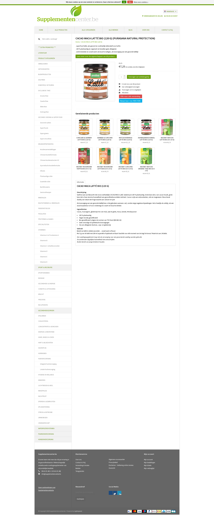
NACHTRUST (42, 396)
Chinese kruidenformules (48, 155)
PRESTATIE (41, 300)
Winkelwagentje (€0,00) (153, 16)
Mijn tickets (147, 465)
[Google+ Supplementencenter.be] (119, 493)
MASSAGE (41, 278)
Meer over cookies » (141, 2)
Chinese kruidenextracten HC (49, 160)
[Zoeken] (39, 39)
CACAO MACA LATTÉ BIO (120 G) (91, 42)
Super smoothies (45, 139)
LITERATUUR (42, 53)
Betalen (78, 468)
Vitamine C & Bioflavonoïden (50, 246)
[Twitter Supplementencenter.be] (115, 493)
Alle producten (61, 30)
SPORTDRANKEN (44, 273)
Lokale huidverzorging (47, 369)
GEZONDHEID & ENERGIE (46, 284)
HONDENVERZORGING (45, 439)
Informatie (80, 182)
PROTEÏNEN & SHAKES (45, 219)
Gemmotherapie (45, 192)
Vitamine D (43, 251)
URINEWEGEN (42, 418)
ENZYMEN (41, 80)
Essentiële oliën (45, 182)
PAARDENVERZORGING (46, 434)
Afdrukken (124, 93)
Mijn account (172, 16)
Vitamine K (43, 262)
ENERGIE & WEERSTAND (46, 332)
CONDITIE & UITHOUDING (46, 289)
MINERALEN (42, 198)
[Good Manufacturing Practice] (144, 487)
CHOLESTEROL (43, 321)
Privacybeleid (113, 462)
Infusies (42, 171)
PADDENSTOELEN (44, 208)
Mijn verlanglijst (149, 468)
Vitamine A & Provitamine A (49, 235)
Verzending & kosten (82, 465)
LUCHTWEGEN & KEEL (45, 385)
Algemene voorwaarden (117, 459)
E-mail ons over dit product (130, 84)
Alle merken (113, 30)
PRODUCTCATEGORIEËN (46, 58)
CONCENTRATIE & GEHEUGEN (48, 327)
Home (41, 30)
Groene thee (44, 96)
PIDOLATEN (42, 214)
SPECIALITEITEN (43, 224)
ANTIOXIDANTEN (43, 69)
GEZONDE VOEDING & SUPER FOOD (50, 117)
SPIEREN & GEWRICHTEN (46, 401)
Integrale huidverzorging (48, 364)
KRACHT (41, 294)
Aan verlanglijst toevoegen (130, 87)
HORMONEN (42, 353)
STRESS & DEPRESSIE (45, 412)
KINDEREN (41, 380)
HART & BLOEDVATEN (45, 343)
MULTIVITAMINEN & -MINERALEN (48, 203)
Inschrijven (80, 499)
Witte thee (43, 107)
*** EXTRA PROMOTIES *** (47, 47)
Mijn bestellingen (149, 462)
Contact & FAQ (167, 30)
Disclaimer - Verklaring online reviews (121, 465)
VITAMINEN (41, 230)
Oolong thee (44, 112)
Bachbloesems (45, 187)
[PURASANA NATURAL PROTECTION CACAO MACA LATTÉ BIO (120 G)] (95, 81)
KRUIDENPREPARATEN (45, 144)
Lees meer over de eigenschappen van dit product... (96, 56)
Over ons (145, 30)
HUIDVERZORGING (44, 359)
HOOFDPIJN (42, 348)
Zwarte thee (44, 101)
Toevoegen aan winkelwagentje (138, 77)
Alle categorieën (88, 30)
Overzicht (112, 468)
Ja (124, 2)
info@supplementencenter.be (51, 474)
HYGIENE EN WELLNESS (46, 375)
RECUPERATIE (43, 305)
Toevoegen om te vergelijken (131, 90)
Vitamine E (43, 257)
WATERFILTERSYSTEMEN (46, 428)
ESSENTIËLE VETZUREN (46, 85)
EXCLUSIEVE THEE (44, 91)
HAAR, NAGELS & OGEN (46, 337)
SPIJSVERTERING (44, 407)
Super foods (44, 128)
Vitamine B (43, 240)
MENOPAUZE (42, 391)
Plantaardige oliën (46, 176)
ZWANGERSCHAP (44, 423)
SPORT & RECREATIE (45, 267)
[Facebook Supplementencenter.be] (111, 493)
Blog (130, 30)
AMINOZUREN (43, 64)
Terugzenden (80, 471)
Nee (130, 2)
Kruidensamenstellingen (48, 149)
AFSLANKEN (42, 316)
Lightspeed (78, 511)
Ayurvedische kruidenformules (50, 165)
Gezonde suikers (45, 123)
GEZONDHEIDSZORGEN (46, 310)
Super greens (44, 133)
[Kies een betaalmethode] (129, 511)
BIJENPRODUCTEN (44, 74)
